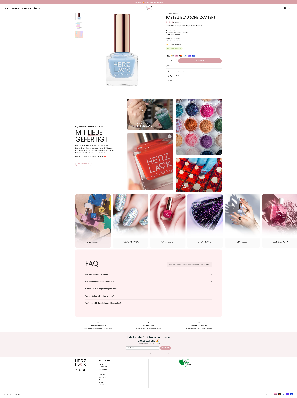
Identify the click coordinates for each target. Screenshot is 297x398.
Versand (23, 394)
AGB (19, 394)
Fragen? (170, 65)
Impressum (28, 394)
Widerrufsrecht (7, 394)
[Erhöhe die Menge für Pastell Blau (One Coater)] (175, 60)
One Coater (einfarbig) (172, 13)
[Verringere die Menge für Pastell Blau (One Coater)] (168, 60)
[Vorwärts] (155, 54)
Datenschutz (14, 394)
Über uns (101, 364)
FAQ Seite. (206, 264)
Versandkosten (177, 40)
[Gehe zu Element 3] (79, 34)
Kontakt (101, 382)
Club (100, 372)
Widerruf (101, 385)
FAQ (100, 379)
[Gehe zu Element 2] (79, 25)
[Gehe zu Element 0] (79, 16)
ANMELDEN (165, 348)
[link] (144, 124)
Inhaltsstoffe (102, 377)
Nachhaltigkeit (103, 369)
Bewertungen (103, 366)
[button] (170, 136)
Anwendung (102, 374)
